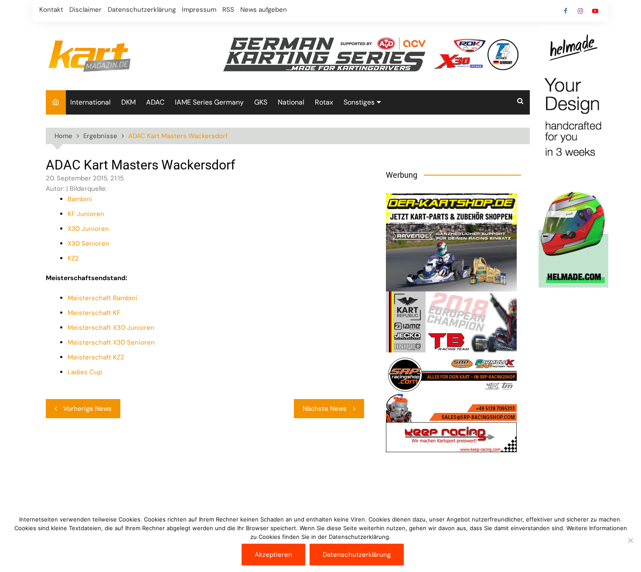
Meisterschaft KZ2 (96, 357)
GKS (260, 102)
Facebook (565, 10)
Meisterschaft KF (94, 312)
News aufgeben (263, 9)
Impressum (199, 9)
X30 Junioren (88, 228)
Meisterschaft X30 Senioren (111, 342)
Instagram (580, 10)
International (90, 102)
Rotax (324, 102)
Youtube (595, 10)
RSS (228, 9)
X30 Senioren (88, 243)
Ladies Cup (85, 372)
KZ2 (73, 258)
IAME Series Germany (209, 102)
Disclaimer (85, 9)
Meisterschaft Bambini (102, 298)
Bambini (80, 199)
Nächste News (325, 408)
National (291, 102)
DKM (128, 102)
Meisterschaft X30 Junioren (111, 327)
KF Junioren (86, 214)
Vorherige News (87, 408)
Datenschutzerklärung (142, 9)
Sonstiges (359, 102)
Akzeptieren (273, 554)
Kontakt (51, 9)
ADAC (155, 102)
